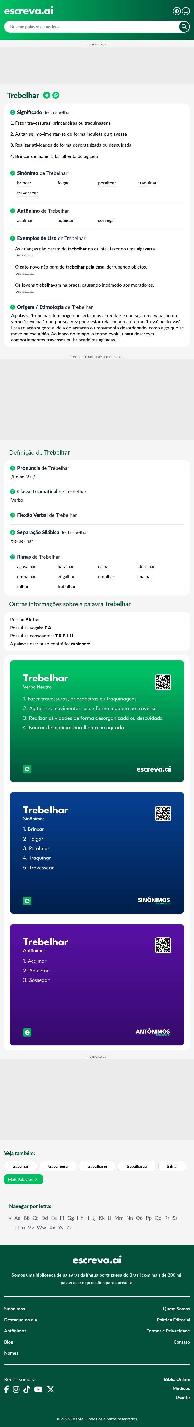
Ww (41, 1227)
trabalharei (97, 1166)
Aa (17, 1217)
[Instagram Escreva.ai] (16, 1389)
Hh (80, 1217)
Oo (139, 1217)
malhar (145, 576)
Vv (31, 1227)
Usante (183, 1397)
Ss (175, 1217)
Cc (35, 1217)
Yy (60, 1227)
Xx (52, 1227)
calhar (104, 566)
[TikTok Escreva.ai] (26, 1389)
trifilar (172, 1166)
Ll (109, 1217)
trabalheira (58, 1166)
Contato (182, 1342)
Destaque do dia (20, 1319)
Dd (44, 1217)
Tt (13, 1227)
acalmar (25, 220)
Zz (69, 1227)
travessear (27, 193)
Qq (158, 1217)
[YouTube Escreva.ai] (38, 1389)
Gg (70, 1217)
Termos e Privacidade (168, 1330)
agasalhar (26, 566)
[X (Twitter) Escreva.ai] (50, 1389)
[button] (177, 11)
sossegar (106, 220)
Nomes (11, 1353)
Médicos (181, 1388)
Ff (62, 1217)
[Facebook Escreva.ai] (6, 1389)
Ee (54, 1217)
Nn (129, 1217)
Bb (26, 1217)
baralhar (66, 566)
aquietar (66, 220)
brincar (24, 183)
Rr (166, 1217)
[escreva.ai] (28, 10)
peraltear (107, 183)
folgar (63, 183)
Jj (94, 1217)
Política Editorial (173, 1319)
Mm (118, 1217)
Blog (8, 1342)
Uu (21, 1227)
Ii (87, 1217)
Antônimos (15, 1330)
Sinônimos (14, 1308)
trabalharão (137, 1166)
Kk (102, 1217)
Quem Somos (176, 1308)
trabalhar (67, 586)
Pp (149, 1217)
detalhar (146, 566)
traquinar (147, 183)
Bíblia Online (177, 1379)
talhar (23, 586)
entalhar (106, 576)
